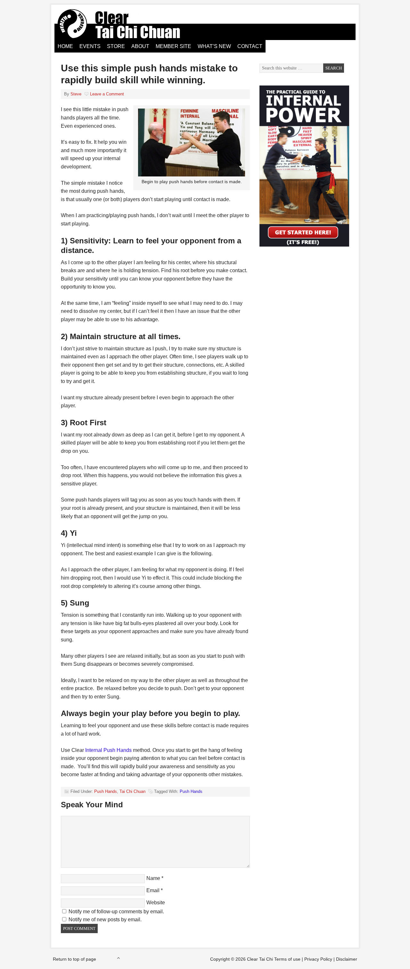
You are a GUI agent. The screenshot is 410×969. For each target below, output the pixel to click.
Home (65, 46)
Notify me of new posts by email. (105, 919)
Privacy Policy (318, 959)
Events (90, 46)
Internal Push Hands (108, 750)
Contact (249, 46)
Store (116, 46)
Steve (75, 94)
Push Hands (105, 791)
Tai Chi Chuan (132, 791)
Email (153, 890)
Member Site (173, 46)
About (140, 46)
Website (155, 902)
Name (153, 878)
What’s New (214, 46)
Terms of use (287, 959)
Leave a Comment (107, 94)
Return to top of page (74, 959)
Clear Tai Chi (126, 24)
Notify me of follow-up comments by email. (116, 911)
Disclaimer (346, 959)
